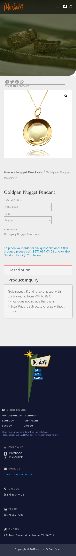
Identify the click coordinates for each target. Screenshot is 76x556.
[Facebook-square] (65, 6)
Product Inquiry (23, 280)
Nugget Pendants (29, 172)
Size (8, 213)
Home (8, 172)
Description (20, 270)
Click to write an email (18, 474)
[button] (57, 7)
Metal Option (13, 200)
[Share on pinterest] (17, 82)
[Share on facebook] (7, 82)
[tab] (38, 270)
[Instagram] (70, 6)
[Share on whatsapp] (21, 82)
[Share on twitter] (12, 82)
